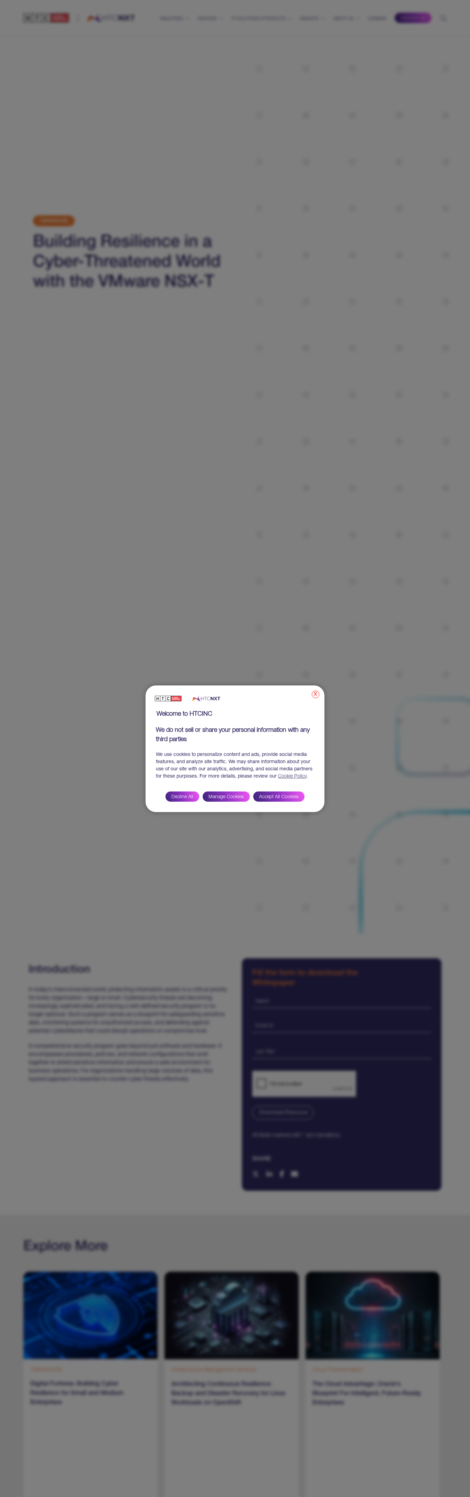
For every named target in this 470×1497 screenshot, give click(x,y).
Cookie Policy (292, 776)
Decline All (182, 796)
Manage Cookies (226, 796)
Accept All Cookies (279, 796)
